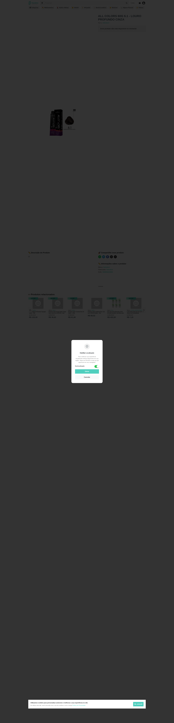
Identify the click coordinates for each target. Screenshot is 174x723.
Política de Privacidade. (79, 705)
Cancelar (87, 377)
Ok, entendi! (138, 704)
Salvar (87, 371)
